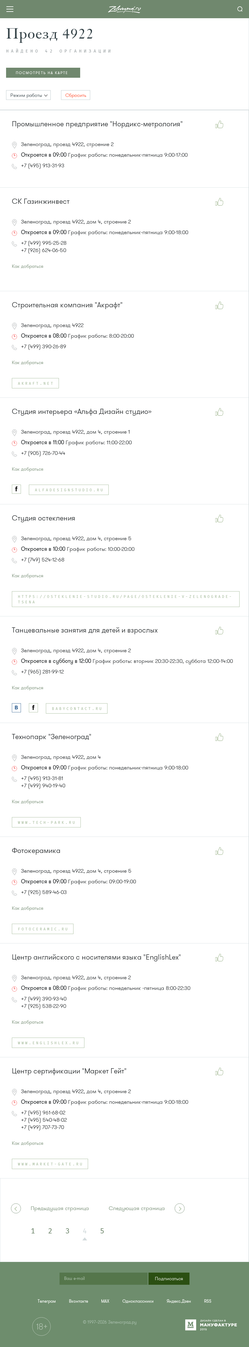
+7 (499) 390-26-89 (43, 346)
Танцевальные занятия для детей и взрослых (85, 630)
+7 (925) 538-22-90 (43, 1006)
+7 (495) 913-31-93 (42, 165)
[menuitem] (47, 1301)
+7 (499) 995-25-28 (44, 243)
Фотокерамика (36, 850)
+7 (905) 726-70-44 (43, 453)
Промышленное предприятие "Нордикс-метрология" (97, 124)
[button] (28, 95)
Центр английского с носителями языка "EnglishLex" (96, 957)
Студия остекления (43, 518)
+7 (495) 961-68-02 (43, 1112)
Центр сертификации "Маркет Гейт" (69, 1071)
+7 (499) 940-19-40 (43, 785)
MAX (105, 1301)
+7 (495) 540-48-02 (44, 1120)
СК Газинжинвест (41, 201)
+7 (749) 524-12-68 (42, 559)
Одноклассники (138, 1301)
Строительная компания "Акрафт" (67, 305)
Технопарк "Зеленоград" (51, 737)
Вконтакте (78, 1301)
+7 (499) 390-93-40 (44, 998)
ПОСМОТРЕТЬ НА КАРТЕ (42, 72)
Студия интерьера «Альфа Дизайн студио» (82, 411)
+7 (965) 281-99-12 (42, 671)
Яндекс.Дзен (179, 1301)
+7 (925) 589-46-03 (44, 892)
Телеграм (47, 1301)
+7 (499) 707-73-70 (42, 1127)
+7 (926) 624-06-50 (43, 250)
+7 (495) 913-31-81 (42, 778)
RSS (207, 1301)
